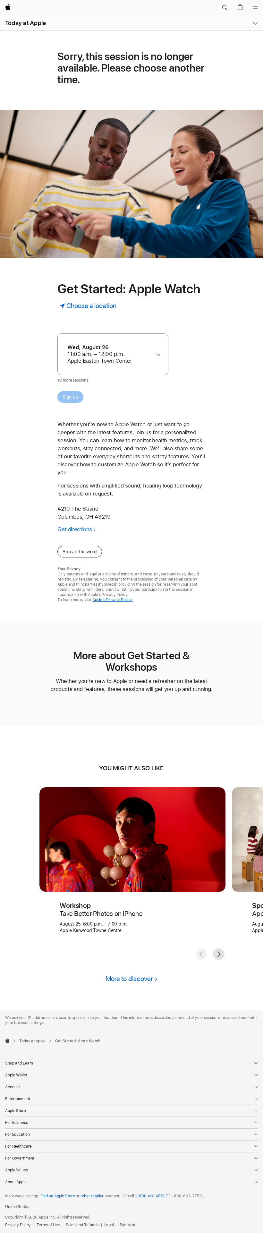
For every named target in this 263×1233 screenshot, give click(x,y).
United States (17, 1206)
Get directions (74, 529)
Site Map (127, 1225)
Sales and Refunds (82, 1225)
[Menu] (255, 7)
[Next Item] (219, 954)
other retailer (92, 1196)
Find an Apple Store (57, 1196)
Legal (109, 1225)
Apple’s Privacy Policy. (112, 600)
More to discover (129, 979)
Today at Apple (25, 23)
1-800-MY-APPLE (151, 1196)
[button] (224, 7)
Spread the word (80, 551)
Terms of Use (48, 1225)
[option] (109, 354)
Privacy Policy (18, 1225)
